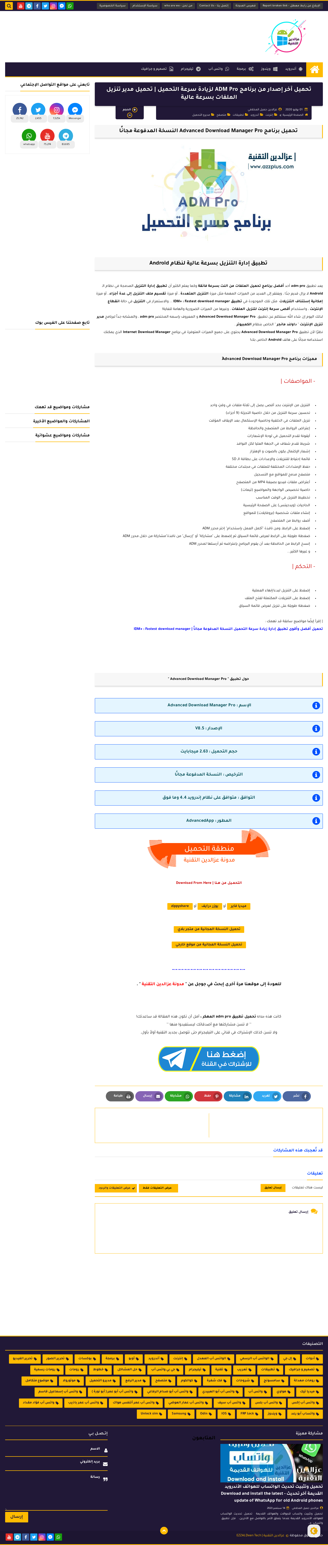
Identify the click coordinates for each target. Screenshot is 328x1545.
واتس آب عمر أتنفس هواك (134, 1403)
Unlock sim (149, 1414)
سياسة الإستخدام (144, 5)
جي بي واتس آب (163, 1370)
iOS (224, 1414)
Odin (204, 1414)
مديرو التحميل (201, 115)
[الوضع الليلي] (314, 1530)
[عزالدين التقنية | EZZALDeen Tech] (286, 36)
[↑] (164, 1530)
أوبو (132, 1359)
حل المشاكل (127, 1370)
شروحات (243, 1381)
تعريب (242, 1370)
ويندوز (266, 69)
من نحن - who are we (178, 5)
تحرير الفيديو (23, 1359)
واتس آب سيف (229, 1403)
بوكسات (85, 1359)
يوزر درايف (209, 906)
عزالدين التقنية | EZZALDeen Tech (260, 1536)
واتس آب (215, 69)
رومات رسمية (44, 1370)
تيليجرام (187, 69)
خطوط (98, 1370)
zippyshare (180, 906)
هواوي (281, 1392)
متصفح (221, 115)
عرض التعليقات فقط (157, 1188)
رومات (74, 1370)
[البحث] (9, 6)
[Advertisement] (98, 27)
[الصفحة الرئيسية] (314, 69)
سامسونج (272, 1381)
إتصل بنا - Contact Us (214, 5)
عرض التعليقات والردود (114, 1188)
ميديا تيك (307, 1392)
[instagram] (53, 5)
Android (316, 294)
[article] (154, 1125)
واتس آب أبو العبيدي (218, 1392)
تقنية (219, 1370)
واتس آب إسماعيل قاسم (58, 1392)
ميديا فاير (239, 906)
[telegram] (29, 5)
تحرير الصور (55, 1359)
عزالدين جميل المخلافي (305, 1508)
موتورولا (69, 1381)
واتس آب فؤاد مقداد (38, 1403)
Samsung (179, 1414)
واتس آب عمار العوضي (186, 1403)
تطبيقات (238, 115)
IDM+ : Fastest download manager (201, 302)
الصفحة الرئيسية (293, 115)
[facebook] (37, 5)
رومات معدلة (304, 1381)
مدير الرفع (133, 1381)
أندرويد (290, 69)
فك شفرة (214, 1381)
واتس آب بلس (266, 1403)
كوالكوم (187, 1381)
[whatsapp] (70, 5)
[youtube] (20, 5)
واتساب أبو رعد (303, 1414)
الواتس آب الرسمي (254, 1359)
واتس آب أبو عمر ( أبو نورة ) (112, 1392)
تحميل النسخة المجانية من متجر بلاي (209, 929)
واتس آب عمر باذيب (83, 1403)
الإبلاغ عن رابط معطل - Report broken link (291, 5)
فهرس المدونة (245, 5)
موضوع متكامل (37, 1381)
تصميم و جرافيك (154, 69)
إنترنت (269, 115)
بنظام (249, 325)
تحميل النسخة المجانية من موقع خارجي (209, 945)
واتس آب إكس (303, 1403)
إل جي (287, 1359)
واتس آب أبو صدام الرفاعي (167, 1392)
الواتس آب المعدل (211, 1359)
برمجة (241, 69)
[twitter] (45, 5)
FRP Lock (247, 1414)
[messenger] (61, 5)
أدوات (310, 1359)
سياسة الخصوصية (112, 5)
